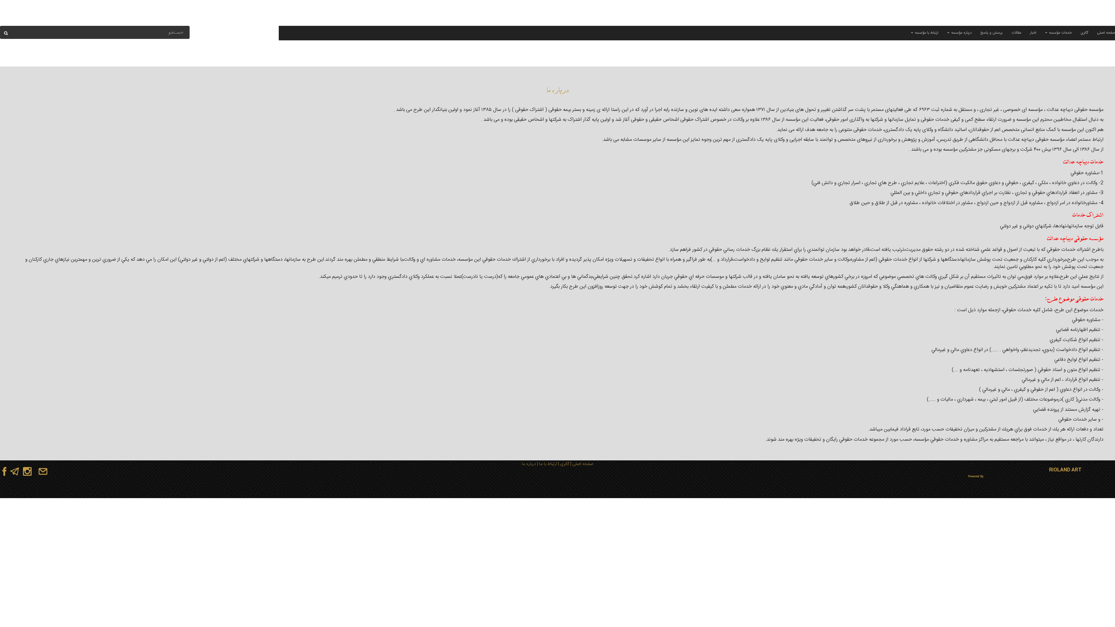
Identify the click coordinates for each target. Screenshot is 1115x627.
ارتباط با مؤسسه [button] (926, 33)
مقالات (1016, 33)
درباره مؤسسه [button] (961, 33)
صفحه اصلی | (581, 464)
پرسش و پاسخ (991, 33)
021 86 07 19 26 (1011, 20)
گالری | (563, 464)
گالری (1084, 33)
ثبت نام (94, 20)
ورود (107, 20)
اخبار (1033, 33)
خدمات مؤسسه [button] (1060, 33)
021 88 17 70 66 (1043, 20)
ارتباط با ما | (546, 464)
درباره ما (529, 464)
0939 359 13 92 (1076, 20)
